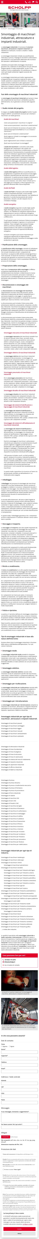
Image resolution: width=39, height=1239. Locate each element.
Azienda (3, 1080)
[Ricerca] (37, 2)
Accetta (19, 1229)
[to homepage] (19, 8)
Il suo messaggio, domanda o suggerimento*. (15, 1112)
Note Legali (17, 1169)
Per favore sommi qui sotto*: (11, 1124)
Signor (12, 1046)
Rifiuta (19, 1233)
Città (2, 1093)
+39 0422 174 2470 (10, 960)
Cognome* (4, 1056)
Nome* (3, 1049)
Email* (3, 1068)
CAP (2, 1087)
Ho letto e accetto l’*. (12, 1169)
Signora (5, 1046)
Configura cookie (27, 1224)
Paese (3, 1100)
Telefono (4, 1062)
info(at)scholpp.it (9, 962)
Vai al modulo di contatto (12, 965)
